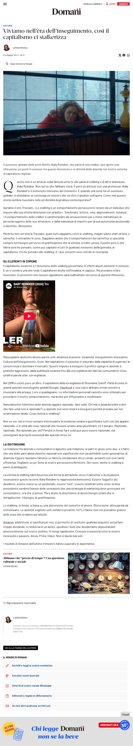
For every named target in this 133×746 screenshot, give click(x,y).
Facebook (66, 387)
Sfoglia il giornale (93, 4)
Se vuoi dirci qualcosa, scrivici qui (31, 705)
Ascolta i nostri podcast (25, 675)
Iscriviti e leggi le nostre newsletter (32, 665)
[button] (119, 55)
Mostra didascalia (66, 113)
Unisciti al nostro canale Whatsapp (31, 685)
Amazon (8, 522)
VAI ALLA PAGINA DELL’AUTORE (20, 648)
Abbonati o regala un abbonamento (32, 695)
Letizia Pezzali (20, 48)
